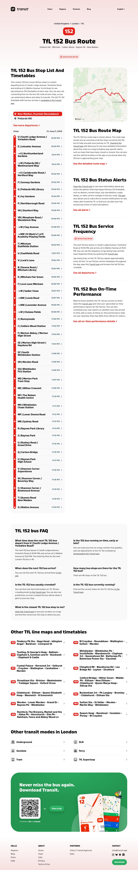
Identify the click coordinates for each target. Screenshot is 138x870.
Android (37, 821)
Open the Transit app (82, 186)
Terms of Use (44, 864)
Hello (14, 845)
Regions (62, 9)
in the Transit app (38, 592)
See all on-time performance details (94, 321)
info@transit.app (119, 850)
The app (121, 195)
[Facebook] (120, 855)
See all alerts (80, 210)
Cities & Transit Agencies (81, 850)
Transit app (113, 254)
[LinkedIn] (123, 855)
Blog (89, 9)
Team (40, 854)
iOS (30, 821)
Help (13, 861)
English (120, 9)
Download (119, 862)
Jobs (40, 857)
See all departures (83, 272)
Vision (49, 9)
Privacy (41, 861)
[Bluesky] (116, 855)
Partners (76, 9)
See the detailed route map (89, 163)
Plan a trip (57, 808)
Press (13, 857)
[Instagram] (113, 855)
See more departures (25, 125)
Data (72, 854)
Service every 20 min (70, 57)
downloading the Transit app (86, 554)
